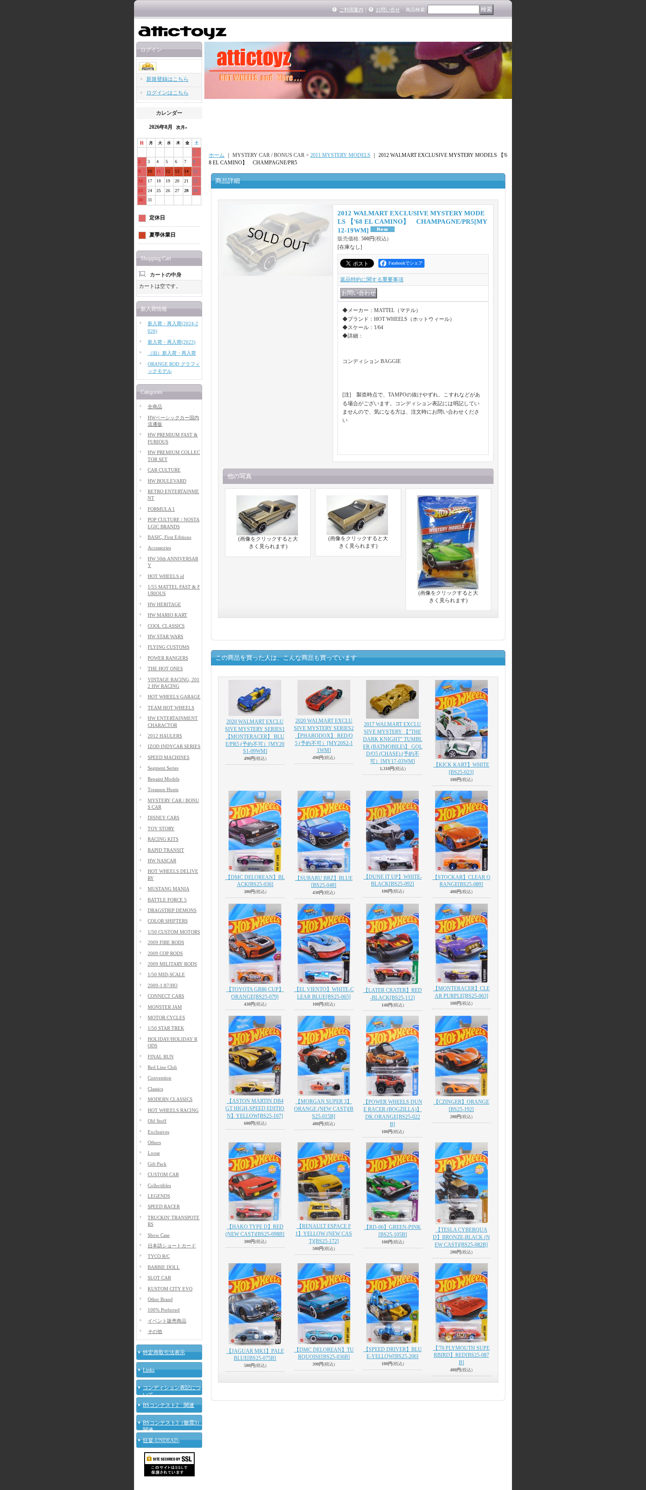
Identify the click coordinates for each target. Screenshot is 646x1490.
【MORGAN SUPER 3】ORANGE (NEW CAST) (323, 1108)
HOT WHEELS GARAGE (174, 696)
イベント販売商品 (167, 1320)
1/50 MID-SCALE (166, 974)
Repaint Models (163, 778)
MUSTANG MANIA (168, 888)
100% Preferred (164, 1309)
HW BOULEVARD (167, 480)
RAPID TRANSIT (166, 850)
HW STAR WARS (165, 636)
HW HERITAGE (164, 604)
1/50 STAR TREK (166, 1028)
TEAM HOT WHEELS (171, 707)
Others (154, 1142)
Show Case (159, 1235)
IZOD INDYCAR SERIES (174, 746)
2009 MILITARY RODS (172, 964)
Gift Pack (157, 1164)
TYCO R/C (159, 1256)
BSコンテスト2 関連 (168, 1405)
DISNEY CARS (163, 817)
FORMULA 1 (161, 509)
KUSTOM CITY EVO (170, 1288)
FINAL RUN (161, 1056)
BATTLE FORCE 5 (167, 899)
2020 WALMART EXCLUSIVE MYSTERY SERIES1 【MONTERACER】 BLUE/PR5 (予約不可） (255, 736)
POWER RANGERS (168, 658)
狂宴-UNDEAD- (161, 1440)
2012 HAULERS (165, 735)
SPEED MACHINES (168, 757)
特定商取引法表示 (164, 1352)
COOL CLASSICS (166, 626)
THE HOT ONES (165, 668)
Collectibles (159, 1185)
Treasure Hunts (163, 789)
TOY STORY (161, 828)
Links (149, 1370)
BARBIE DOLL (164, 1267)
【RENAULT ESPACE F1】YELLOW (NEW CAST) (323, 1233)
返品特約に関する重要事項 (371, 279)
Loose (154, 1153)
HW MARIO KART (167, 615)
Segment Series (163, 767)
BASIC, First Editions (169, 537)
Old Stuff (157, 1120)
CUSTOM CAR (163, 1174)
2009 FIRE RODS (166, 942)
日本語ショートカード (172, 1245)
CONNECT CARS (166, 996)
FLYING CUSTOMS (168, 647)
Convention (159, 1077)
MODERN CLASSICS (170, 1099)
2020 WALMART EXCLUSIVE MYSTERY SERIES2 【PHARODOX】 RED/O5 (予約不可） (324, 735)
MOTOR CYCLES (166, 1017)
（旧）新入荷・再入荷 (172, 353)
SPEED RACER (164, 1206)
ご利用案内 (351, 9)
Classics (155, 1088)
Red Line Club (162, 1067)
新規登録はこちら (167, 79)
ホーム (217, 155)
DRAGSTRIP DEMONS (172, 910)
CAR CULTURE (164, 469)
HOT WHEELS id (166, 576)
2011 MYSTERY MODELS (340, 155)
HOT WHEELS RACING (173, 1110)
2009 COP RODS (165, 953)
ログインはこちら (167, 93)
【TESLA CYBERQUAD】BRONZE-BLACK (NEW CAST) (461, 1237)
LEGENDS (159, 1196)
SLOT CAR (159, 1277)
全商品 (155, 406)
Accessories (159, 547)
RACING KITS (163, 839)
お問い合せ (388, 9)
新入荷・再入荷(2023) (172, 342)
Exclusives (158, 1131)
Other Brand (160, 1299)
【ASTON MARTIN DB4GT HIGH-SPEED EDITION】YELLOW (254, 1108)
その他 (155, 1331)
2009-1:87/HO (163, 985)
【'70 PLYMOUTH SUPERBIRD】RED (461, 1355)
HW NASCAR (162, 860)
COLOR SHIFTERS (168, 920)
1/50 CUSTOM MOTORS (174, 931)
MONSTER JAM (165, 1007)
